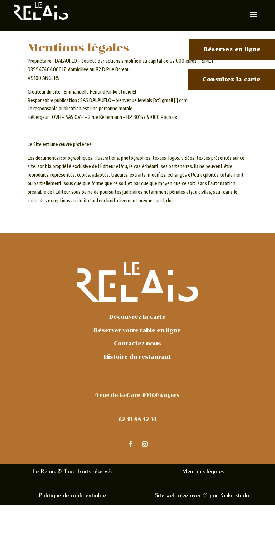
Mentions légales (203, 472)
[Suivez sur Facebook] (130, 444)
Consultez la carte (232, 79)
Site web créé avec (178, 496)
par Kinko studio (230, 496)
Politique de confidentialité (72, 496)
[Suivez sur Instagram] (144, 444)
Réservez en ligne (232, 49)
